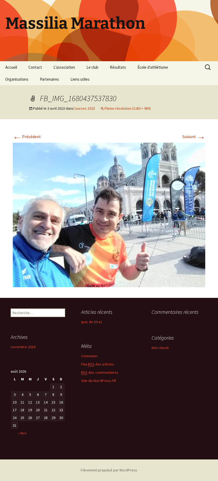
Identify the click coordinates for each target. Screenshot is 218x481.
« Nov (22, 433)
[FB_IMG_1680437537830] (109, 214)
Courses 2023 (84, 108)
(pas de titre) (91, 321)
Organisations (16, 79)
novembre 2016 (23, 346)
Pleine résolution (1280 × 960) (127, 108)
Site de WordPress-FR (98, 380)
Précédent (27, 136)
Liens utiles (80, 79)
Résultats (118, 67)
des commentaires (99, 372)
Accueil (11, 67)
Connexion (89, 355)
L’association (64, 67)
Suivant (193, 136)
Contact (35, 67)
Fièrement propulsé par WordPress (109, 470)
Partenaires (49, 79)
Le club (92, 67)
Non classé (160, 347)
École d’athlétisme (152, 67)
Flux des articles (97, 364)
